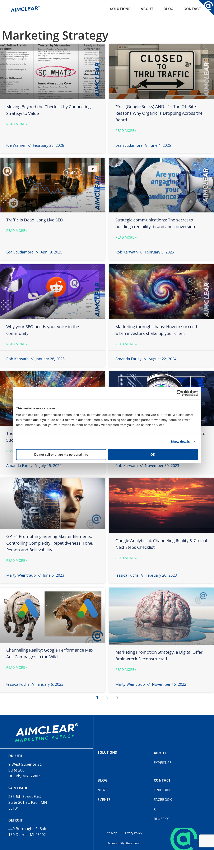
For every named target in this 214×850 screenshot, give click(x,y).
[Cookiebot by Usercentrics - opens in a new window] (179, 393)
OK (152, 454)
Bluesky (161, 819)
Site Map (111, 833)
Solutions (120, 9)
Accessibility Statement (123, 843)
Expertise (163, 762)
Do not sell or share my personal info (61, 454)
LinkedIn (162, 790)
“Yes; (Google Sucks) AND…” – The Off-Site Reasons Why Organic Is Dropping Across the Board (159, 113)
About (147, 9)
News (103, 790)
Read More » (17, 124)
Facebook (163, 799)
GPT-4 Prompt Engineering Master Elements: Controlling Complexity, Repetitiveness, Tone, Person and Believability (49, 543)
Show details (180, 441)
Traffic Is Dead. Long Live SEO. (35, 220)
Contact (192, 9)
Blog (168, 9)
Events (104, 799)
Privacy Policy (133, 833)
